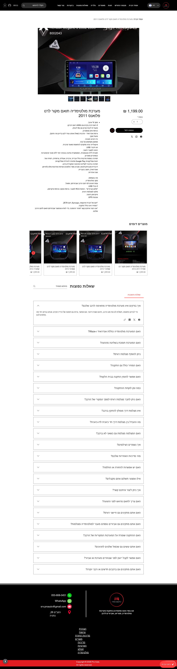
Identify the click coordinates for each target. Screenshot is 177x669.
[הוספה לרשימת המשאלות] (112, 130)
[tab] (134, 295)
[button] (5, 5)
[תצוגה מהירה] (131, 247)
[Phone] (69, 595)
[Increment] (133, 121)
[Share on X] (132, 136)
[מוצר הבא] (33, 253)
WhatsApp (60, 600)
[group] (89, 253)
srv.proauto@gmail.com (53, 606)
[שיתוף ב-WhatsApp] (136, 136)
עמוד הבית (138, 19)
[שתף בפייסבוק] (141, 136)
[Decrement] (140, 121)
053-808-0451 (58, 595)
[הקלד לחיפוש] (23, 5)
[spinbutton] (137, 121)
